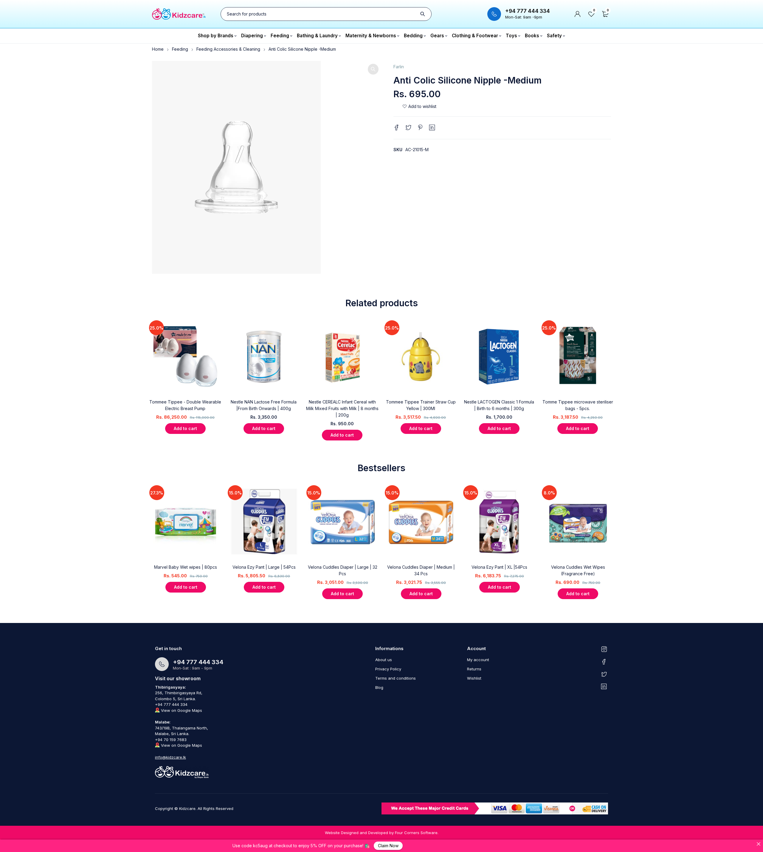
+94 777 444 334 (527, 11)
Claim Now (388, 845)
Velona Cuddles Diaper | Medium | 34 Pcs (421, 570)
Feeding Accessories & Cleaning (228, 49)
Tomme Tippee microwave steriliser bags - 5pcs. (577, 405)
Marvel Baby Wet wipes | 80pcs (185, 567)
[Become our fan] (604, 661)
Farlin (398, 66)
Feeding (180, 49)
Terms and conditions (395, 678)
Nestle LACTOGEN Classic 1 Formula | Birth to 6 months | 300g (499, 405)
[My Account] (577, 14)
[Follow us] (604, 674)
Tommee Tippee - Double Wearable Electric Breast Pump (185, 405)
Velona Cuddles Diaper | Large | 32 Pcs (342, 570)
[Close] (758, 843)
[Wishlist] (419, 106)
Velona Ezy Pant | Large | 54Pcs (264, 567)
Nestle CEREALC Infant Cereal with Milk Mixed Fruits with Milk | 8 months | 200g (342, 408)
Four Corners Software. (416, 832)
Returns (474, 669)
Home (158, 49)
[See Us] (604, 649)
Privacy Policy (388, 669)
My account (478, 659)
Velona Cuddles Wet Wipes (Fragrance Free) (578, 570)
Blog (379, 687)
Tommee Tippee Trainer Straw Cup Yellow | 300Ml (421, 405)
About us (383, 659)
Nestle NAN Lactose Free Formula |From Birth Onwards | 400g (264, 405)
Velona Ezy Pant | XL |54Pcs (499, 567)
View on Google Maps (181, 710)
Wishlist (474, 678)
